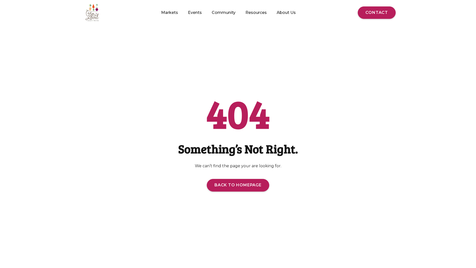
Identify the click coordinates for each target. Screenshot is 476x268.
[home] (92, 12)
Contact (376, 12)
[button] (169, 12)
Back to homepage (238, 185)
